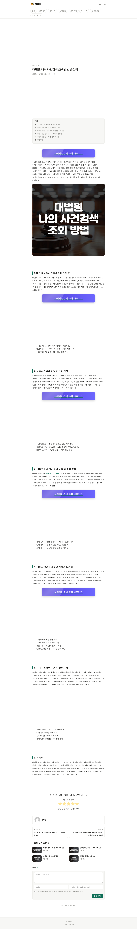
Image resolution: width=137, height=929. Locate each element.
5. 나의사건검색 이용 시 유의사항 (48, 137)
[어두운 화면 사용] (100, 4)
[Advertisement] (68, 40)
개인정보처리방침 (68, 924)
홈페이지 (53, 11)
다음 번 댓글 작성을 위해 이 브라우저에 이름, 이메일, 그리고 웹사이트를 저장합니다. (62, 891)
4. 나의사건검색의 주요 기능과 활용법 (49, 134)
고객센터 (42, 11)
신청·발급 (63, 11)
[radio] (60, 804)
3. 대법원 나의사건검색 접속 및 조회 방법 (51, 131)
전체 (33, 11)
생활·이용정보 (37, 15)
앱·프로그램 (96, 11)
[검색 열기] (105, 4)
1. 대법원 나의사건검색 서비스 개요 (48, 124)
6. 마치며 (40, 140)
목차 (36, 121)
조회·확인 (73, 11)
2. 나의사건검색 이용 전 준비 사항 (48, 127)
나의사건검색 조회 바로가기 (68, 153)
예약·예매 (84, 11)
